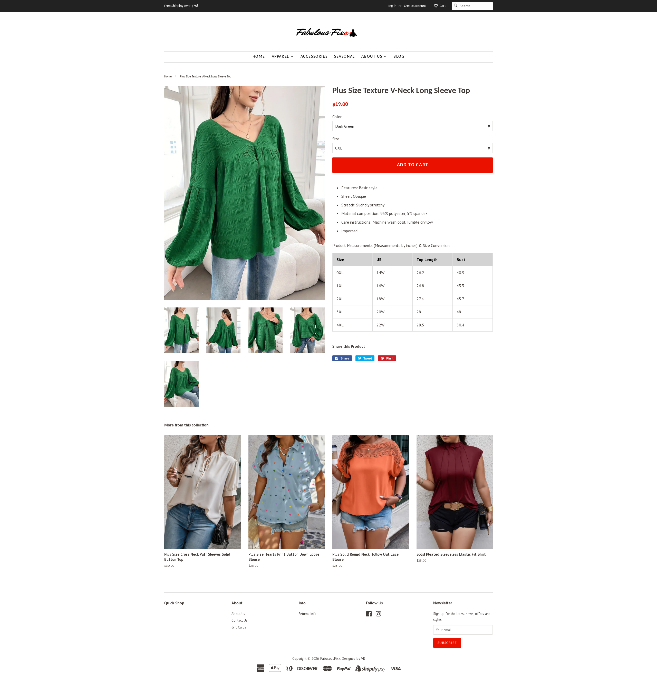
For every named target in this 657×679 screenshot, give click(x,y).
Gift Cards (238, 627)
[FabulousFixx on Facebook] (369, 615)
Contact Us (239, 620)
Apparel (281, 57)
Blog (398, 57)
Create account (415, 6)
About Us (372, 57)
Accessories (314, 57)
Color (337, 116)
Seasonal (344, 57)
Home (259, 57)
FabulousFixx (330, 658)
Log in (392, 6)
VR (363, 658)
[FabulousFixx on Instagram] (378, 615)
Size (335, 138)
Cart (443, 6)
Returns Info (307, 613)
